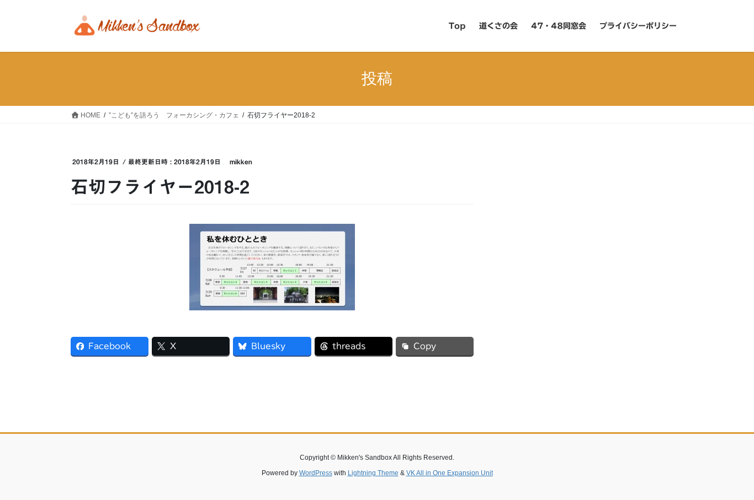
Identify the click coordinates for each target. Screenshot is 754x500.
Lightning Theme (373, 473)
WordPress (315, 473)
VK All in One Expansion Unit (449, 473)
